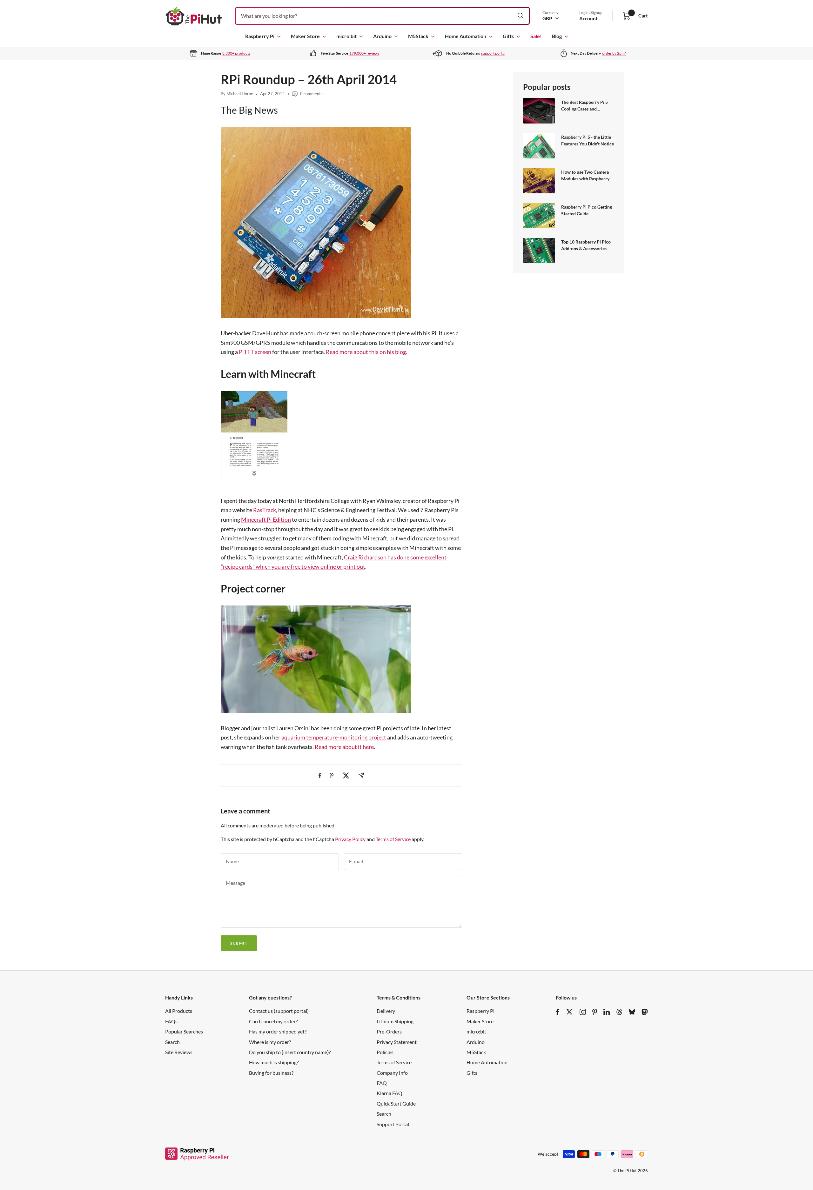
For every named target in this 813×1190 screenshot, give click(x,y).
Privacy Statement (397, 1042)
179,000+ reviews (364, 53)
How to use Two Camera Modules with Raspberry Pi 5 (585, 175)
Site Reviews (178, 1052)
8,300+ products (236, 53)
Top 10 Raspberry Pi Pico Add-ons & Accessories (586, 245)
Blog (557, 36)
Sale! (536, 36)
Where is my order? (270, 1042)
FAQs (171, 1021)
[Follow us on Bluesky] (632, 1012)
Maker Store (305, 36)
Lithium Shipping (395, 1021)
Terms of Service (393, 839)
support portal (493, 53)
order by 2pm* (614, 53)
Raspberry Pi (259, 36)
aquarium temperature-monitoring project (333, 737)
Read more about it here (344, 746)
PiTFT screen (255, 351)
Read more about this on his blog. (366, 351)
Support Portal (393, 1124)
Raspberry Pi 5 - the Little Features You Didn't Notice (587, 140)
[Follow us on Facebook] (557, 1012)
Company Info (392, 1073)
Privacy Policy (350, 839)
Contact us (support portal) (279, 1011)
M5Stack (418, 36)
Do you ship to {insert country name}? (290, 1052)
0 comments (311, 93)
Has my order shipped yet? (277, 1031)
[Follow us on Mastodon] (645, 1012)
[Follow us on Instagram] (583, 1012)
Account (588, 18)
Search (172, 1042)
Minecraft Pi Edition (266, 519)
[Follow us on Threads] (619, 1012)
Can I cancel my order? (273, 1021)
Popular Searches (184, 1031)
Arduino (382, 36)
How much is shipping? (274, 1062)
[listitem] (320, 775)
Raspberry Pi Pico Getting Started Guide (586, 210)
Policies (385, 1052)
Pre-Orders (389, 1031)
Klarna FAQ (389, 1093)
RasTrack (264, 509)
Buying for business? (271, 1073)
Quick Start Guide (396, 1103)
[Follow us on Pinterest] (594, 1012)
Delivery (386, 1011)
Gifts (508, 36)
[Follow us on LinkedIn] (606, 1012)
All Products (178, 1011)
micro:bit (346, 36)
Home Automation (465, 36)
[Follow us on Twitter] (569, 1012)
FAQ (382, 1083)
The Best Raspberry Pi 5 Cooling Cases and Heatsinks (584, 105)
